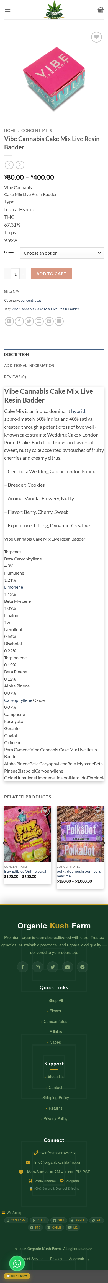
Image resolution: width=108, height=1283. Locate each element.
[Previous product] (20, 165)
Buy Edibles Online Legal (25, 871)
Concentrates (55, 1021)
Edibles (55, 1031)
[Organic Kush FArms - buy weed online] (54, 9)
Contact (55, 1087)
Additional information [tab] (29, 365)
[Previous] (4, 854)
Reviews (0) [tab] (15, 377)
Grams (9, 252)
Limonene (13, 586)
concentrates (36, 130)
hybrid (78, 411)
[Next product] (9, 165)
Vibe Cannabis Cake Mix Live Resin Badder (45, 309)
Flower (55, 1011)
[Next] (103, 854)
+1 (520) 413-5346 (58, 1152)
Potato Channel (45, 1180)
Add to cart (51, 273)
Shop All (55, 1000)
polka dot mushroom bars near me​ (79, 874)
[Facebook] (22, 966)
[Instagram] (37, 966)
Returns (56, 1108)
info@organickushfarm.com (58, 1162)
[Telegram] (82, 966)
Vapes (55, 1042)
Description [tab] (16, 354)
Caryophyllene (18, 700)
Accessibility (79, 1258)
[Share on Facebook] (19, 321)
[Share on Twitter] (29, 321)
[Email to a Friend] (39, 321)
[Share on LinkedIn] (59, 321)
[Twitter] (52, 966)
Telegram (72, 1180)
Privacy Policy (55, 1118)
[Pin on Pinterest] (49, 321)
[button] (7, 9)
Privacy (56, 1258)
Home (10, 130)
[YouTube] (67, 966)
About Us (56, 1077)
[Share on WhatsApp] (9, 321)
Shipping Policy (55, 1097)
